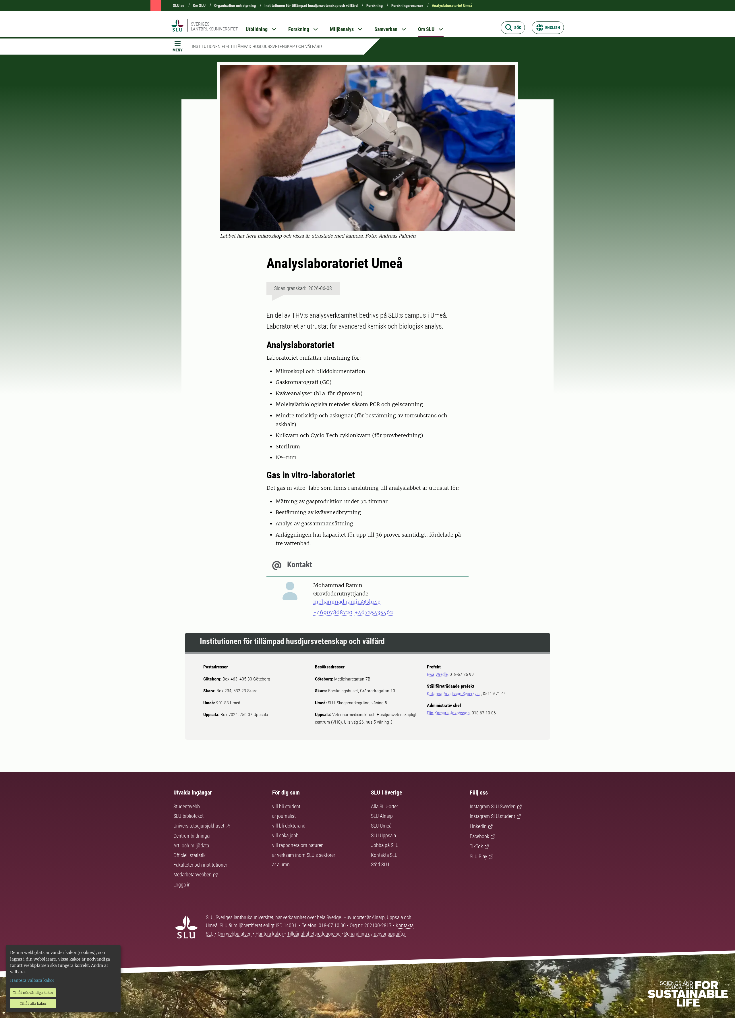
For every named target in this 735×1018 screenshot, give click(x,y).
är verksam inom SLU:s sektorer (303, 855)
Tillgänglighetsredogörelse (314, 934)
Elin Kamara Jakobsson (448, 713)
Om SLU (199, 5)
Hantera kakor (270, 934)
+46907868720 (332, 612)
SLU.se (178, 5)
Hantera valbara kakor (32, 980)
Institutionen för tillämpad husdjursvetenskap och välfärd (311, 5)
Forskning (374, 5)
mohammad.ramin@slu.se (346, 601)
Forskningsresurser (407, 5)
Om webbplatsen (235, 934)
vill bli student (286, 806)
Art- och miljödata (191, 845)
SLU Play (478, 856)
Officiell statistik (189, 855)
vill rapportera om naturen (298, 845)
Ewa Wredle (437, 674)
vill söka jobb (285, 835)
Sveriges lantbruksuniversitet (214, 26)
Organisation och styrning (235, 5)
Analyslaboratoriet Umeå (452, 5)
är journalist (284, 816)
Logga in (182, 885)
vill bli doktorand (288, 826)
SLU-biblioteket (188, 816)
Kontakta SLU (384, 855)
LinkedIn (478, 826)
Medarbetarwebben (192, 875)
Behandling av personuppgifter (375, 934)
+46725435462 (374, 612)
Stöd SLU (380, 864)
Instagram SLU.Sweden (493, 806)
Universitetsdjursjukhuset (198, 826)
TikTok (476, 846)
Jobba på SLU (385, 845)
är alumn (281, 864)
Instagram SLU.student (492, 816)
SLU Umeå (381, 826)
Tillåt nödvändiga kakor (33, 992)
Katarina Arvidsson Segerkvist (454, 693)
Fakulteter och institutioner (200, 865)
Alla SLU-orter (384, 806)
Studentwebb (186, 806)
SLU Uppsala (383, 835)
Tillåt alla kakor (33, 1003)
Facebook (479, 836)
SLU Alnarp (382, 816)
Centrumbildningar (192, 836)
